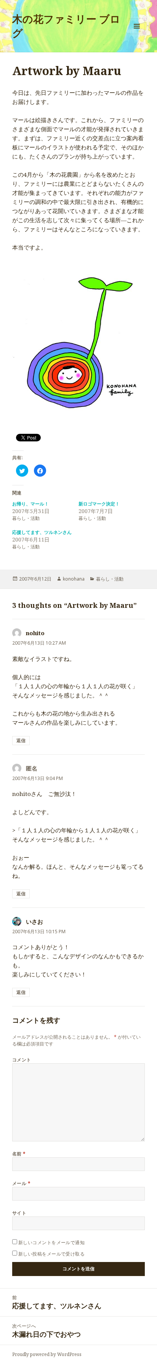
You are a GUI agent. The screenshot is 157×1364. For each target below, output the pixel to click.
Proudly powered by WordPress (47, 1354)
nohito (35, 633)
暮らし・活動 (109, 579)
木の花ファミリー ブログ (66, 26)
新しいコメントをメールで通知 (51, 1242)
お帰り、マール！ (30, 504)
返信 (21, 740)
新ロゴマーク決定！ (99, 504)
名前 (19, 1154)
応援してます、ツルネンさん (42, 532)
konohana (74, 579)
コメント (21, 1059)
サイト (19, 1213)
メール (21, 1183)
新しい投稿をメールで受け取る (51, 1254)
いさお (34, 921)
